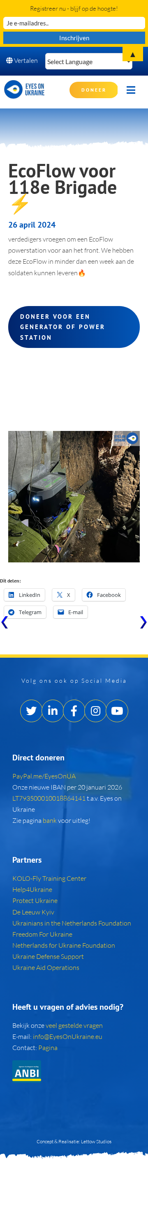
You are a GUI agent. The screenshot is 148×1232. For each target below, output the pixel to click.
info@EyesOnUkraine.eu (67, 1036)
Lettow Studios (96, 1141)
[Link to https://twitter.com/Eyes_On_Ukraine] (31, 711)
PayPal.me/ (44, 776)
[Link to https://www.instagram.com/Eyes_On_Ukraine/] (95, 711)
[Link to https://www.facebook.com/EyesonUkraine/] (74, 711)
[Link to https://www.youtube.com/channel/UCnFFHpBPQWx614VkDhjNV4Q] (117, 711)
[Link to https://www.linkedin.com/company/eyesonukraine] (53, 711)
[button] (49, 798)
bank (50, 820)
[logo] (24, 83)
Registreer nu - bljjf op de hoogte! (74, 8)
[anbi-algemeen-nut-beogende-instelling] (26, 1063)
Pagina (48, 1047)
